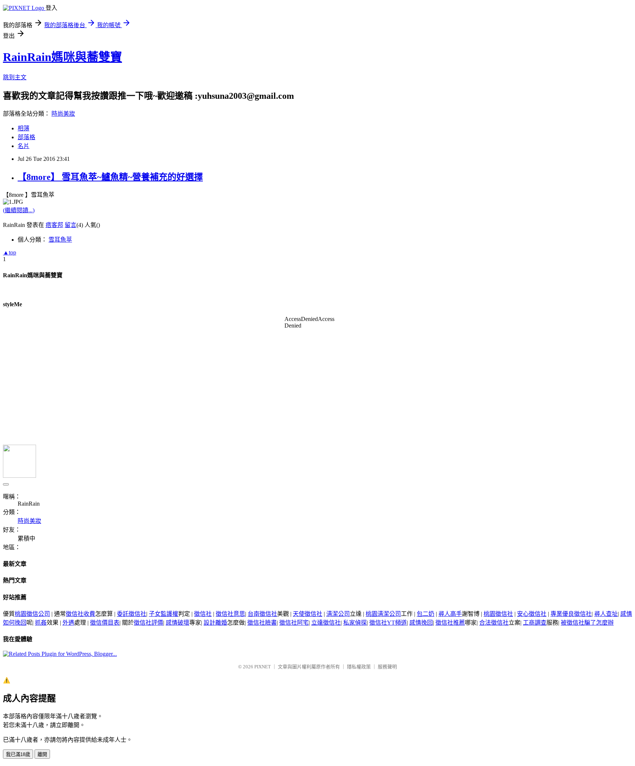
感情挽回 (421, 622)
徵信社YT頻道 (388, 622)
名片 (23, 146)
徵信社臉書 (262, 622)
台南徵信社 (262, 614)
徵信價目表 (104, 622)
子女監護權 (163, 614)
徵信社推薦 (450, 622)
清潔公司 (338, 614)
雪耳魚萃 (60, 239)
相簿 (23, 128)
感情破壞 (177, 622)
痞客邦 (54, 225)
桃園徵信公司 (32, 614)
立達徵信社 (326, 622)
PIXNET (262, 666)
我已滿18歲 (18, 754)
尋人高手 (450, 614)
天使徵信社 (307, 614)
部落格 (26, 137)
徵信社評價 (148, 622)
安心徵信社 (531, 614)
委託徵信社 (131, 614)
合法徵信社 (494, 622)
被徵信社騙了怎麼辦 (587, 622)
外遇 (68, 622)
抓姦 (41, 622)
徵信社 (203, 614)
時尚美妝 (63, 114)
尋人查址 (606, 614)
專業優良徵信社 (571, 614)
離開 (42, 754)
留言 (70, 225)
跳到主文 (14, 77)
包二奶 (425, 614)
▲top (9, 252)
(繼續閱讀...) (19, 210)
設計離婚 (215, 622)
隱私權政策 (359, 666)
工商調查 (534, 622)
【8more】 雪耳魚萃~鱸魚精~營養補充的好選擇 (110, 177)
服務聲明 (387, 666)
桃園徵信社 (498, 614)
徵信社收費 (80, 614)
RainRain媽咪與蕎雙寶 (62, 57)
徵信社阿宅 (294, 622)
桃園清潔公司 (383, 614)
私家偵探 (355, 622)
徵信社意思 (230, 614)
